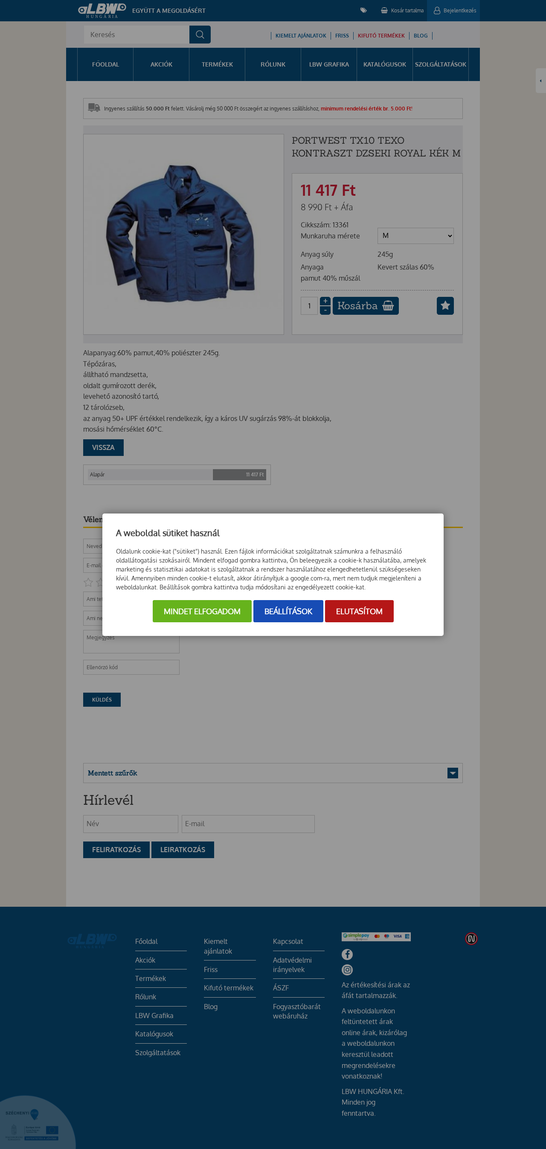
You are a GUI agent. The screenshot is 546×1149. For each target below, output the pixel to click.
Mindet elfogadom (202, 611)
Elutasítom (359, 611)
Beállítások (288, 611)
